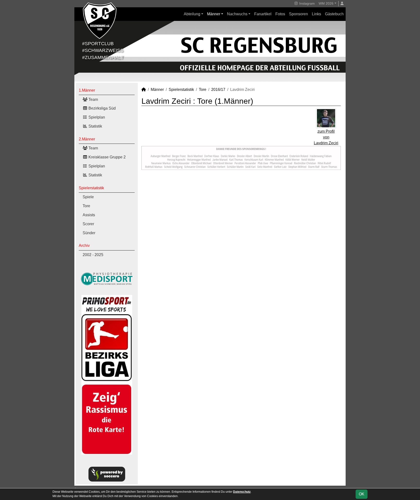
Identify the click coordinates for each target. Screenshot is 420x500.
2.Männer (87, 139)
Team (93, 99)
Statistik (95, 126)
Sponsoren (298, 14)
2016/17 (218, 89)
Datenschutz (242, 491)
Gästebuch (334, 14)
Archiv (84, 245)
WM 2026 (326, 3)
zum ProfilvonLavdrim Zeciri (326, 137)
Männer (213, 14)
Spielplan (96, 117)
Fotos (280, 14)
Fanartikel (262, 14)
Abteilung (192, 14)
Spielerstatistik (91, 188)
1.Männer (87, 90)
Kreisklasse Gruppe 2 (107, 157)
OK (361, 494)
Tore (86, 206)
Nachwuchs (237, 14)
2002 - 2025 (93, 255)
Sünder (89, 233)
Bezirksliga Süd (102, 108)
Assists (89, 215)
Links (316, 14)
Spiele (88, 197)
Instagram (306, 3)
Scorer (88, 224)
